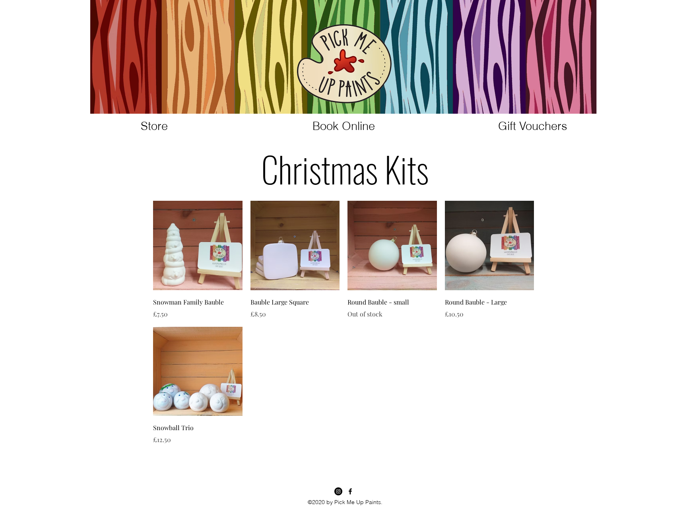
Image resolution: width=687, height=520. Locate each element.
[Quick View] (198, 245)
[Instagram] (338, 491)
